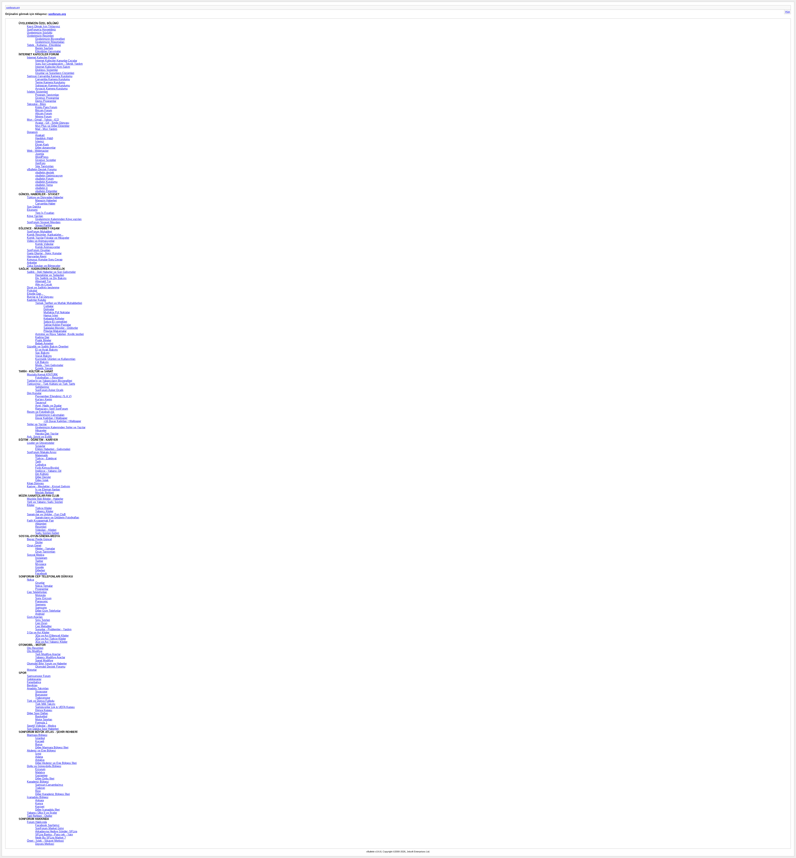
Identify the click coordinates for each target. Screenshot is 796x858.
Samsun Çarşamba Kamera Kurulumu (49, 76)
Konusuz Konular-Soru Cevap (44, 259)
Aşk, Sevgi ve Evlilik (39, 436)
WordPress (42, 157)
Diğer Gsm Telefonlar (48, 610)
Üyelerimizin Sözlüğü (39, 32)
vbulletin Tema (44, 184)
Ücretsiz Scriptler (45, 160)
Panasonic (41, 601)
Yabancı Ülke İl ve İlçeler (42, 812)
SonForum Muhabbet (39, 231)
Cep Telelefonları (37, 592)
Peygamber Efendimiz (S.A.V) (53, 396)
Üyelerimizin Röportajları (49, 42)
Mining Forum (43, 116)
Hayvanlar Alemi (36, 256)
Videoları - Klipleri (45, 529)
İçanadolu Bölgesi (37, 797)
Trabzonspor (42, 697)
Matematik (41, 455)
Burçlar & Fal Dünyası (40, 296)
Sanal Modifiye (44, 660)
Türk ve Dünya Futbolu (40, 700)
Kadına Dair (42, 337)
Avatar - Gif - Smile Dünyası (52, 122)
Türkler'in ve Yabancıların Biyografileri (49, 380)
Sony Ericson (43, 598)
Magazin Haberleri (46, 200)
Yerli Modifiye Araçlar (48, 654)
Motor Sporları (43, 719)
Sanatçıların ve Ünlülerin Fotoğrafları (57, 517)
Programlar (41, 589)
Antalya (39, 759)
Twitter (39, 561)
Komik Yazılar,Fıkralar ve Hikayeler (48, 237)
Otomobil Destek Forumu (50, 666)
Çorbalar (48, 306)
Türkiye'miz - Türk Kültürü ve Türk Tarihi (51, 383)
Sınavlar (40, 446)
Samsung (41, 607)
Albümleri (40, 523)
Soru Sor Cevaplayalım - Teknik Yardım (59, 63)
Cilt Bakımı (42, 362)
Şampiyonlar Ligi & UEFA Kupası (55, 707)
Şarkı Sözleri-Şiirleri (47, 533)
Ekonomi (32, 209)
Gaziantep (41, 775)
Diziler (39, 542)
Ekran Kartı (42, 144)
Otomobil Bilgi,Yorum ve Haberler (47, 663)
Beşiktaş (32, 685)
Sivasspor (41, 691)
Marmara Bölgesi (37, 735)
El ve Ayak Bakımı (46, 349)
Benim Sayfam (44, 48)
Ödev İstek (42, 480)
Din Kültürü (42, 474)
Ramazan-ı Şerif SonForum (51, 408)
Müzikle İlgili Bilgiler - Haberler (45, 498)
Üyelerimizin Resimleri (40, 35)
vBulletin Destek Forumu (42, 169)
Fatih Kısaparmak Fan (40, 520)
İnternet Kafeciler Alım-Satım (52, 66)
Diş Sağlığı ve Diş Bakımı (51, 278)
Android (39, 613)
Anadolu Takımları (38, 688)
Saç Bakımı (42, 352)
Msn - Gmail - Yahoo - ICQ (43, 119)
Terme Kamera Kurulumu (50, 82)
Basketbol (41, 716)
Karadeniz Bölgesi (38, 781)
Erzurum (40, 769)
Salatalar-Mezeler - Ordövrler (61, 327)
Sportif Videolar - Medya (41, 725)
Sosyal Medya (35, 554)
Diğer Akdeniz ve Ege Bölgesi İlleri (56, 763)
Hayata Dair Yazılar (46, 433)
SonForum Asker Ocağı (49, 390)
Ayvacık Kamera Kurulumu (51, 88)
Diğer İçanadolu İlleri (47, 809)
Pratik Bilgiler (43, 340)
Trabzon (40, 787)
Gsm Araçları (35, 616)
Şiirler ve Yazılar (37, 424)
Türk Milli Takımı (45, 704)
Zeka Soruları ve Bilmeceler (43, 265)
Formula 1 (41, 722)
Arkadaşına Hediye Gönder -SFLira (56, 831)
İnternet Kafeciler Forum (41, 57)
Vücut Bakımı (43, 355)
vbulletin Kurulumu (46, 181)
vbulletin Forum (44, 178)
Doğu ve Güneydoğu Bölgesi (44, 766)
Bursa (38, 744)
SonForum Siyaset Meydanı (44, 222)
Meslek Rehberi (44, 492)
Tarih (38, 461)
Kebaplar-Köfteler (54, 318)
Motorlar (32, 669)
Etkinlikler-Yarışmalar (48, 51)
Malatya (40, 772)
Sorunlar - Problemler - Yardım (53, 629)
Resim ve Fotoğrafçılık (40, 411)
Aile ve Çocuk (43, 284)
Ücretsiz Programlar (47, 97)
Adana (39, 756)
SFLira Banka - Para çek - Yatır (54, 834)
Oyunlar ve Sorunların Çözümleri (54, 73)
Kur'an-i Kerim (43, 399)
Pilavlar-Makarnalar (55, 331)
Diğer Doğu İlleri (44, 778)
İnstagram (41, 557)
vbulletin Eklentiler (46, 191)
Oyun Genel (34, 545)
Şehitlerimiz (42, 386)
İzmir (38, 753)
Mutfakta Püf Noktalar (57, 312)
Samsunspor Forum (39, 676)
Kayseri (39, 806)
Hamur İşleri (51, 315)
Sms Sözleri (42, 620)
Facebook (41, 573)
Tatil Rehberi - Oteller (39, 815)
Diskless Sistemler (46, 69)
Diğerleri (40, 570)
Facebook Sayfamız (47, 825)
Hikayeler (40, 430)
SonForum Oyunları (38, 250)
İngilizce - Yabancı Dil (48, 470)
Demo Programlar (45, 101)
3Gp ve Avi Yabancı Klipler (51, 641)
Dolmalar (49, 309)
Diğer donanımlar (45, 147)
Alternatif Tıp (43, 281)
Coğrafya (40, 464)
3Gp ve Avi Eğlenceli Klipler (52, 635)
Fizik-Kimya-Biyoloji (47, 467)
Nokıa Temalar (44, 585)
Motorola (40, 595)
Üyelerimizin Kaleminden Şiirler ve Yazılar (60, 427)
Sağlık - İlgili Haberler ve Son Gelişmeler (51, 271)
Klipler (30, 505)
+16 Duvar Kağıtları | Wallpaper (62, 421)
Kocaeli (39, 741)
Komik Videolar (44, 244)
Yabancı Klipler (44, 511)
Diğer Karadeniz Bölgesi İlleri (52, 794)
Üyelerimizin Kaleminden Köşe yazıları (58, 219)
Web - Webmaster (38, 150)
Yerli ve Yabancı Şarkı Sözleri (45, 501)
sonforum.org (13, 7)
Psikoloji (32, 290)
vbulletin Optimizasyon (49, 175)
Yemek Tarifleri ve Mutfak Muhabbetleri (58, 303)
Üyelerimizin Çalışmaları (49, 414)
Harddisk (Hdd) (44, 138)
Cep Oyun (41, 623)
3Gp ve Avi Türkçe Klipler (50, 638)
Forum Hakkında (37, 822)
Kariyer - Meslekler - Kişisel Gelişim (48, 486)
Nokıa (30, 579)
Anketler (32, 262)
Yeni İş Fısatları (44, 212)
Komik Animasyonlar (47, 247)
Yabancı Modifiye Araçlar (50, 657)
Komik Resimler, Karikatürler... (45, 234)
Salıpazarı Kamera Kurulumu (52, 85)
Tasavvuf (40, 402)
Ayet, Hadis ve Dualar (48, 405)
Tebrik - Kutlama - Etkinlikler (44, 45)
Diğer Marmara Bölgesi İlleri (51, 747)
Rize (38, 791)
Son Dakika (34, 206)
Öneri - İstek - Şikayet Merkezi (45, 840)
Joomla (39, 153)
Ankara (39, 800)
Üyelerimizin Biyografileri (50, 38)
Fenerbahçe (34, 682)
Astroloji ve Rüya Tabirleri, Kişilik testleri (59, 334)
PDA (787, 12)
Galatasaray (34, 679)
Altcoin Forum (43, 113)
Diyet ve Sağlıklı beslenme (43, 287)
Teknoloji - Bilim (36, 104)
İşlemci (39, 141)
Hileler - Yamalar (45, 548)
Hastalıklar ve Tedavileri (49, 275)
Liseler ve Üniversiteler (40, 442)
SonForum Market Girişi (49, 828)
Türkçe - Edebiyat (46, 458)
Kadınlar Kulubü (36, 299)
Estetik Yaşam (44, 368)
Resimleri (40, 526)
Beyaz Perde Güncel (39, 539)
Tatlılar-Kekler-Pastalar (57, 324)
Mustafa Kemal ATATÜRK (42, 374)
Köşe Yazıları (35, 216)
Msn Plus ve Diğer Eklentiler (52, 125)
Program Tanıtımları (47, 94)
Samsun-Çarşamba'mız (49, 784)
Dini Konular (34, 393)
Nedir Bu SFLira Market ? (50, 837)
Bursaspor (41, 694)
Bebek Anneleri (44, 343)
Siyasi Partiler (43, 225)
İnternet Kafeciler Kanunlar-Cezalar (56, 60)
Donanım (32, 132)
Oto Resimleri (35, 648)
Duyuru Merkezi (44, 843)
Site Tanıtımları (44, 166)
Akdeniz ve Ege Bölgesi (41, 750)
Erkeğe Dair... (35, 293)
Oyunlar (40, 582)
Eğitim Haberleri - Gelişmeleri (52, 449)
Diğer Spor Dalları (37, 713)
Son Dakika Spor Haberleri (43, 728)
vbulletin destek (44, 172)
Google (39, 567)
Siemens (40, 604)
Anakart (40, 135)
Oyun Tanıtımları (45, 551)
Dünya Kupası (43, 710)
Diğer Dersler (43, 477)
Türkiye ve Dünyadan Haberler (45, 197)
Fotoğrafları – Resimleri (49, 377)
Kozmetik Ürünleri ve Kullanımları (55, 359)
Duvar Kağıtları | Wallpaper (51, 418)
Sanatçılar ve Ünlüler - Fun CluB (46, 514)
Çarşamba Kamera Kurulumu (52, 79)
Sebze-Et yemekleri (55, 321)
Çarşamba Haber (45, 203)
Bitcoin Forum (43, 110)
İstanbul (40, 738)
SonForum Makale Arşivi (41, 452)
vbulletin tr (41, 188)
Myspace (40, 564)
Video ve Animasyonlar (41, 240)
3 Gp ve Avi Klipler (38, 632)
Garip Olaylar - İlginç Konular (44, 253)
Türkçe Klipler (43, 508)
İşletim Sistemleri (37, 91)
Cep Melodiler (43, 626)
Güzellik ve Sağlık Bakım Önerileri (47, 346)
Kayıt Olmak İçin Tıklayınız (43, 26)
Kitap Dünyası (35, 483)
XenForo (40, 163)
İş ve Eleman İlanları (47, 489)
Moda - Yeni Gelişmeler (49, 365)
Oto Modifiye (34, 651)
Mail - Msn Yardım (46, 129)
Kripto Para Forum (46, 107)
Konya (39, 803)
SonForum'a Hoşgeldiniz (41, 29)
